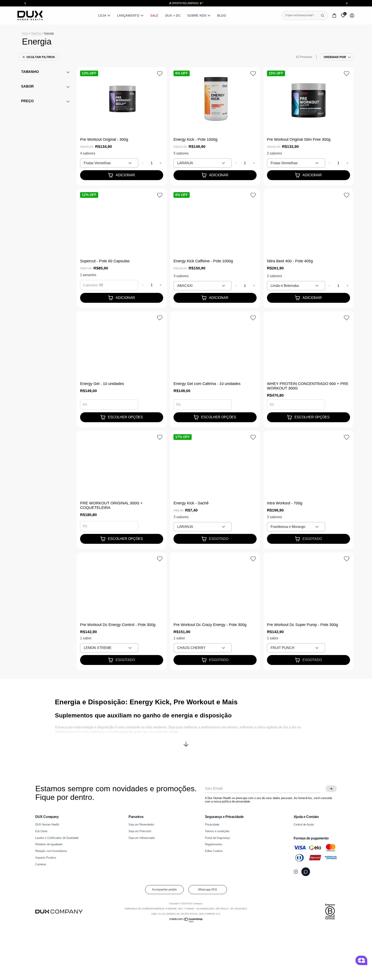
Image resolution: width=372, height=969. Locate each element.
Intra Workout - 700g (284, 503)
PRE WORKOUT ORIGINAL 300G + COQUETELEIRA (111, 505)
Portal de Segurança (217, 837)
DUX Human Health (47, 824)
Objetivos (36, 33)
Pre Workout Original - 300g (104, 139)
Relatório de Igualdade (48, 844)
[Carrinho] (334, 15)
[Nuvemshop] (186, 922)
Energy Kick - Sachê (191, 503)
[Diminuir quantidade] (142, 163)
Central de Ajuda (304, 824)
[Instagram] (296, 872)
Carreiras (40, 864)
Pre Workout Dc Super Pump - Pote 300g (302, 625)
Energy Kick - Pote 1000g (195, 139)
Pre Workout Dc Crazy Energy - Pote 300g (210, 625)
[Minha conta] (352, 15)
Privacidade (212, 824)
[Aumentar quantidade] (160, 163)
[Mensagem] (305, 871)
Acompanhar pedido (164, 889)
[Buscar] (322, 15)
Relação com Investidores (51, 851)
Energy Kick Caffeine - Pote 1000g (203, 261)
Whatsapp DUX (207, 889)
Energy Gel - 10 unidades (102, 384)
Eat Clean (41, 831)
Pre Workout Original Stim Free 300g (298, 139)
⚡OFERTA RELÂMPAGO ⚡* (186, 3)
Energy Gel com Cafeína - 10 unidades (207, 384)
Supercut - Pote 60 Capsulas (105, 261)
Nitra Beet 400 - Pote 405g (290, 261)
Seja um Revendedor (141, 824)
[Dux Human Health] (30, 15)
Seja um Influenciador (142, 837)
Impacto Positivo (45, 857)
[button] (186, 740)
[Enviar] (331, 788)
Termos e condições (217, 831)
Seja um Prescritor (140, 831)
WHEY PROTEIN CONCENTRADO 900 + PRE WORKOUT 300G (307, 386)
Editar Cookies (214, 851)
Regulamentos (213, 844)
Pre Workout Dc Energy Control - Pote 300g (117, 625)
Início (25, 33)
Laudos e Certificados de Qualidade (57, 837)
